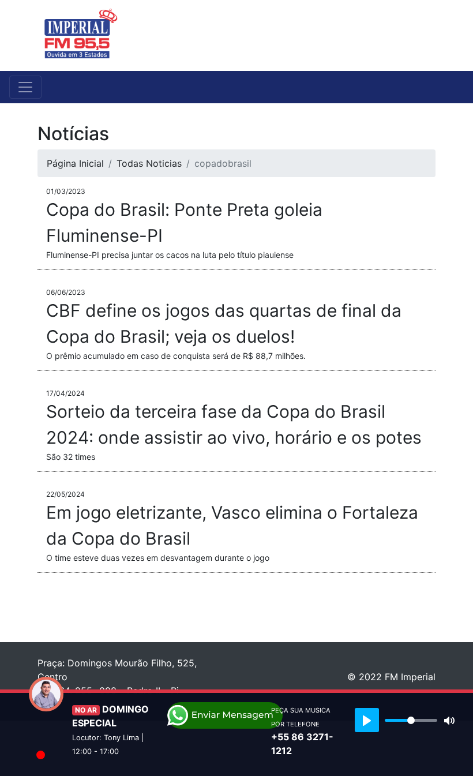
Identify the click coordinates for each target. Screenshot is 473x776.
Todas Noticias (149, 163)
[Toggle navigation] (428, 35)
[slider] (411, 720)
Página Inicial (75, 163)
